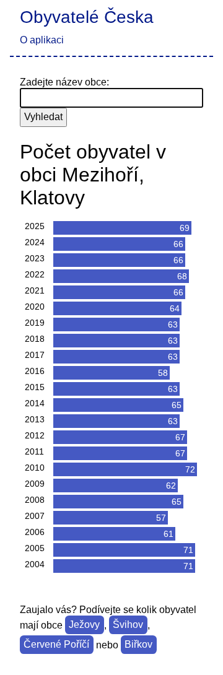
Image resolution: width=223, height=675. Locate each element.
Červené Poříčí (56, 645)
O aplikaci (42, 40)
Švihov (128, 625)
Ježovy (84, 625)
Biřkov (138, 645)
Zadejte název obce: (64, 82)
